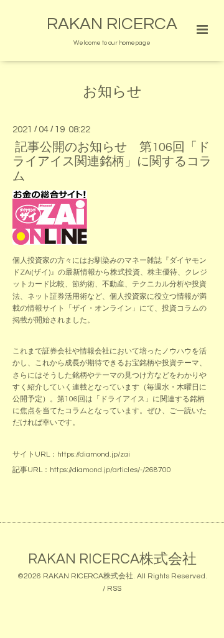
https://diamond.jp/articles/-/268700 (110, 470)
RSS (114, 589)
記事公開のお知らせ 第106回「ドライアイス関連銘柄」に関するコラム (112, 162)
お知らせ (112, 92)
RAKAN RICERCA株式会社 (112, 559)
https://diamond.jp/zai (93, 454)
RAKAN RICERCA (112, 24)
